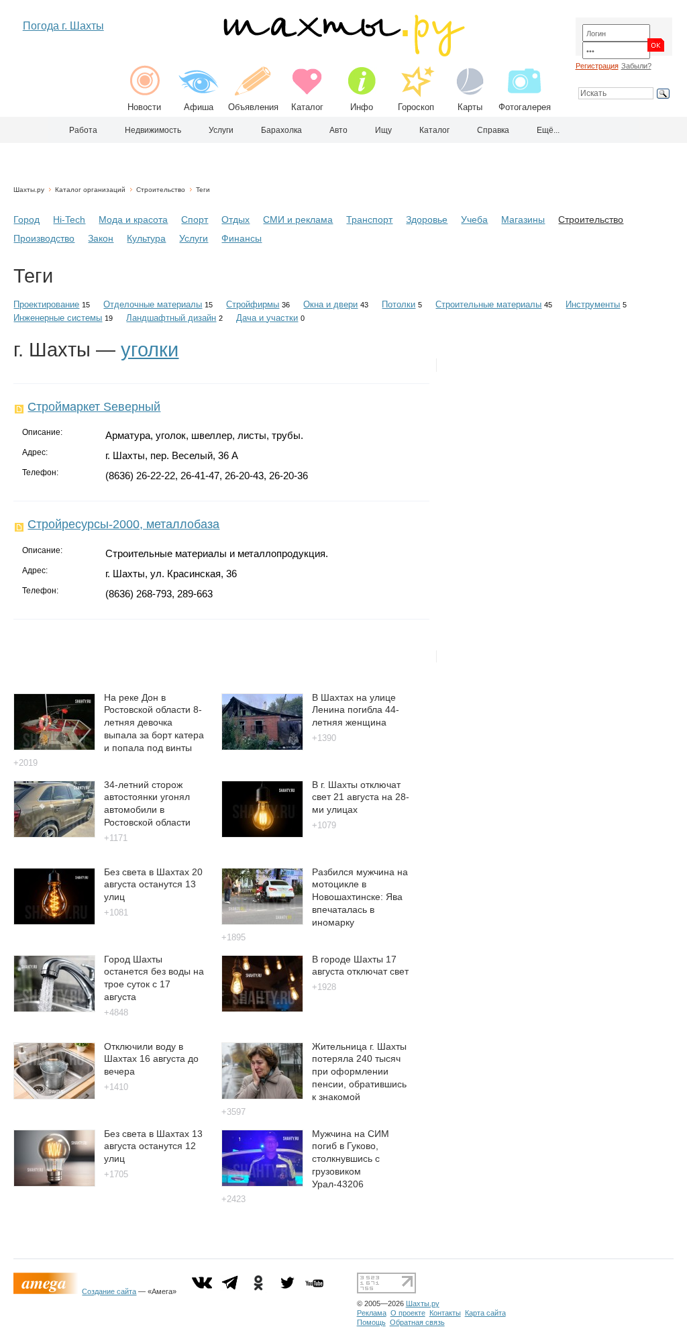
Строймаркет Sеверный (94, 406)
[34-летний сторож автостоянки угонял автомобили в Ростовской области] (54, 834)
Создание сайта (109, 1291)
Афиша (198, 107)
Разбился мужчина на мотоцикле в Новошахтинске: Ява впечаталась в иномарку (360, 897)
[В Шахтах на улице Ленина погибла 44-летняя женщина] (262, 746)
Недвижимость (153, 130)
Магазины (523, 219)
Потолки (398, 304)
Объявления (253, 107)
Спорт (194, 219)
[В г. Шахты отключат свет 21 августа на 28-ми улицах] (262, 834)
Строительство (160, 189)
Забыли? (636, 66)
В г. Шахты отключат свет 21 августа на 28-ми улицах (360, 797)
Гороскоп (416, 107)
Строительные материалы (488, 304)
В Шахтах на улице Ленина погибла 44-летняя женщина (355, 710)
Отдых (235, 219)
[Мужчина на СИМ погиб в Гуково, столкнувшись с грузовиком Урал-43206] (262, 1183)
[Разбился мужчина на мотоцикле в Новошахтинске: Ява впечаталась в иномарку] (262, 921)
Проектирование (46, 304)
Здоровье (426, 219)
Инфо (361, 107)
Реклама (371, 1313)
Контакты (445, 1313)
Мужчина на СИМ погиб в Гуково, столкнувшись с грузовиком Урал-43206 (350, 1158)
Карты (470, 107)
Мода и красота (133, 219)
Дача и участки (267, 318)
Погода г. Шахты (63, 26)
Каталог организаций (90, 189)
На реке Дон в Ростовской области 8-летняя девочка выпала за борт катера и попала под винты (154, 722)
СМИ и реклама (298, 219)
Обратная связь (417, 1322)
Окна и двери (330, 304)
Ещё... (548, 130)
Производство (43, 238)
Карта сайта (485, 1313)
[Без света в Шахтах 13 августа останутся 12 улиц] (54, 1183)
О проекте (407, 1313)
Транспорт (369, 219)
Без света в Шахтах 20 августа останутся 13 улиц (153, 884)
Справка (493, 130)
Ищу (383, 130)
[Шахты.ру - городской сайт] (343, 53)
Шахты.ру (28, 189)
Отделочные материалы (152, 304)
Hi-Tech (69, 219)
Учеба (474, 219)
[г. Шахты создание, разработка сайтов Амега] (47, 1291)
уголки (149, 349)
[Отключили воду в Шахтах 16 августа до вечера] (54, 1095)
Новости (144, 107)
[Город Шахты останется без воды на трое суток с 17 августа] (54, 1008)
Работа (83, 130)
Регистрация (597, 66)
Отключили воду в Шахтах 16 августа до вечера (151, 1059)
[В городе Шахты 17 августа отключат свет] (262, 1008)
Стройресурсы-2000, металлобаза (123, 524)
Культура (146, 238)
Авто (338, 130)
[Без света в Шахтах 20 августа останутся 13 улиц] (54, 921)
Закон (100, 238)
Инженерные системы (57, 318)
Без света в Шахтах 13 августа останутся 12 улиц (153, 1146)
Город (26, 219)
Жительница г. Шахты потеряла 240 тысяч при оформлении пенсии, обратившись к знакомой (359, 1071)
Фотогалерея (524, 107)
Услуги (221, 130)
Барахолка (281, 130)
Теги (203, 189)
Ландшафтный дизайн (171, 318)
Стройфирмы (252, 304)
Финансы (241, 238)
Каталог (307, 107)
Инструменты (593, 304)
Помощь (371, 1322)
